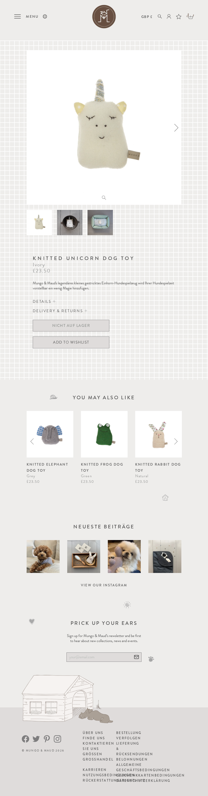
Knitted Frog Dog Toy (102, 467)
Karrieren (95, 769)
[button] (45, 16)
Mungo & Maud (40, 750)
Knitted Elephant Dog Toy (47, 467)
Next (176, 441)
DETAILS (43, 301)
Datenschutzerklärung (143, 780)
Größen (92, 754)
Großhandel (98, 759)
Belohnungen (132, 759)
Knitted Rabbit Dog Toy (158, 467)
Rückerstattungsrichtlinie (114, 780)
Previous (32, 441)
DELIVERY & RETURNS (58, 311)
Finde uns (94, 738)
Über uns (93, 732)
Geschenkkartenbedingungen (150, 775)
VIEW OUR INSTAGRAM (104, 585)
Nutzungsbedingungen (109, 775)
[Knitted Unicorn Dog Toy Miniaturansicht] (39, 222)
